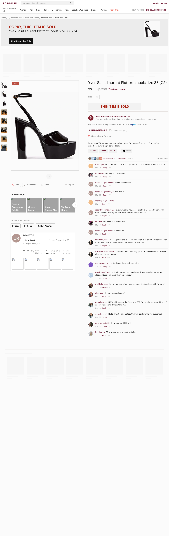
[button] (26, 3)
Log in (156, 3)
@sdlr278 (108, 230)
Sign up (164, 3)
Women (23, 10)
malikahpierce (101, 284)
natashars (99, 173)
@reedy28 (109, 201)
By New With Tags (45, 226)
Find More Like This (21, 41)
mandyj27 (99, 164)
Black (128, 151)
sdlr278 (98, 221)
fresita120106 (101, 240)
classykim (99, 293)
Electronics (57, 10)
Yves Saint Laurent (117, 89)
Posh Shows (115, 10)
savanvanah (108, 158)
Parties (104, 10)
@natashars (109, 182)
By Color (28, 226)
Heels (112, 151)
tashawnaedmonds (103, 263)
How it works (138, 10)
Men (31, 10)
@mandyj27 (109, 191)
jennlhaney (100, 332)
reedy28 (99, 182)
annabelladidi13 (102, 323)
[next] (49, 176)
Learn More (142, 124)
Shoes (103, 151)
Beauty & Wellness (80, 10)
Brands (94, 10)
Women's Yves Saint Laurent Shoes (25, 18)
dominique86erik (103, 272)
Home (46, 10)
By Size (15, 226)
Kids (38, 10)
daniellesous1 (101, 302)
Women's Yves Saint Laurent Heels (54, 18)
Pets (67, 10)
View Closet (30, 240)
